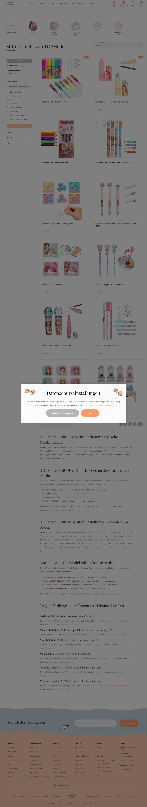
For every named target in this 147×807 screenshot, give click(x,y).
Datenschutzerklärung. (103, 405)
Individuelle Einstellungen (62, 413)
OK (90, 413)
